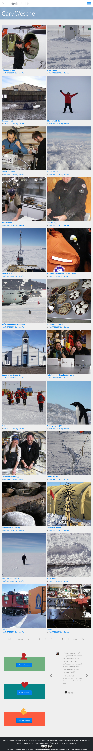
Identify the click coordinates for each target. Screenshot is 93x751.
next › (76, 639)
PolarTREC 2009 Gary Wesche (13, 73)
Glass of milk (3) (53, 121)
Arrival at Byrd (7, 426)
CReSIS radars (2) (8, 172)
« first (9, 639)
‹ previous (19, 639)
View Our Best (24, 692)
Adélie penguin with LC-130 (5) (13, 324)
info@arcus (53, 743)
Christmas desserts (55, 324)
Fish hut (5, 629)
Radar (49, 629)
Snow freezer (52, 70)
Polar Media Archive (16, 3)
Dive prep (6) (52, 222)
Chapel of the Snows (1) (11, 375)
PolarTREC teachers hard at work (60, 375)
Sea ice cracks (52, 477)
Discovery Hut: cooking (11, 527)
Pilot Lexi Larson (8, 70)
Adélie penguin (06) (54, 426)
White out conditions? (11, 578)
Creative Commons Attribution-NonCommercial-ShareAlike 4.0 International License (57, 750)
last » (84, 639)
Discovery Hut (7, 121)
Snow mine (51, 578)
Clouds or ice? (52, 172)
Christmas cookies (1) (10, 477)
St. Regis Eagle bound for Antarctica (61, 273)
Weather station (8, 273)
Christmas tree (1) (54, 527)
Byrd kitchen (7, 222)
